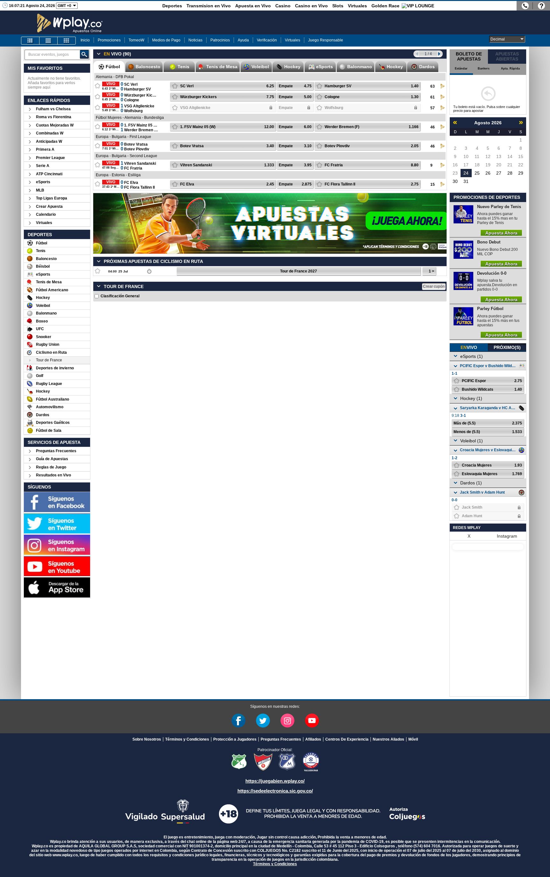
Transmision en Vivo (209, 5)
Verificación (267, 40)
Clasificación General (120, 296)
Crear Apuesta (49, 206)
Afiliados (313, 739)
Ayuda (243, 40)
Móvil (413, 739)
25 (477, 173)
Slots (337, 5)
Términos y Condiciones (187, 739)
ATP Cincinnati (49, 174)
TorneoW (136, 40)
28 (509, 173)
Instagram (507, 536)
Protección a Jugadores (235, 739)
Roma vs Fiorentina (53, 117)
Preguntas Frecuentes (56, 451)
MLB (40, 190)
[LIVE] (30, 40)
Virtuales (357, 5)
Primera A (45, 149)
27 (498, 173)
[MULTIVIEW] (66, 40)
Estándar (461, 68)
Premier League (50, 158)
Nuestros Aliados (388, 739)
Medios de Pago (166, 40)
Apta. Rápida (510, 68)
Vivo (469, 347)
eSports (43, 182)
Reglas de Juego (51, 467)
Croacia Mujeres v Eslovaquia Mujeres (488, 450)
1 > (431, 271)
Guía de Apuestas (52, 459)
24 (466, 173)
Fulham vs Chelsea (53, 109)
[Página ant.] (416, 53)
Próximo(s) (507, 347)
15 (432, 184)
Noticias (195, 40)
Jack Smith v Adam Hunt (482, 492)
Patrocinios (220, 40)
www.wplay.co (65, 855)
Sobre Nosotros (146, 739)
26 (487, 173)
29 (520, 173)
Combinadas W (49, 133)
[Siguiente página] (440, 53)
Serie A (42, 165)
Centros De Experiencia (347, 739)
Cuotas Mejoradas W (55, 125)
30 (455, 181)
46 (432, 127)
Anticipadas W (49, 141)
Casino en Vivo (311, 5)
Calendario (46, 214)
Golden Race (385, 5)
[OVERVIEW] (48, 40)
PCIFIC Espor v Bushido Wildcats (488, 366)
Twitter (263, 720)
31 (466, 181)
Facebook (238, 720)
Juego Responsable (325, 40)
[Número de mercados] (149, 271)
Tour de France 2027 (298, 271)
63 (432, 86)
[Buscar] (84, 54)
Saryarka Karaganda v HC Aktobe (488, 408)
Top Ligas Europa (51, 198)
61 (432, 97)
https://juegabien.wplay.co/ (275, 781)
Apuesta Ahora (501, 232)
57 (432, 108)
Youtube (312, 720)
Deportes (172, 5)
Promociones (109, 40)
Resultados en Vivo (53, 475)
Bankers (484, 68)
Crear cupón (434, 286)
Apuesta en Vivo (253, 5)
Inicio (85, 40)
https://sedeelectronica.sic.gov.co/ (275, 791)
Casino (283, 5)
